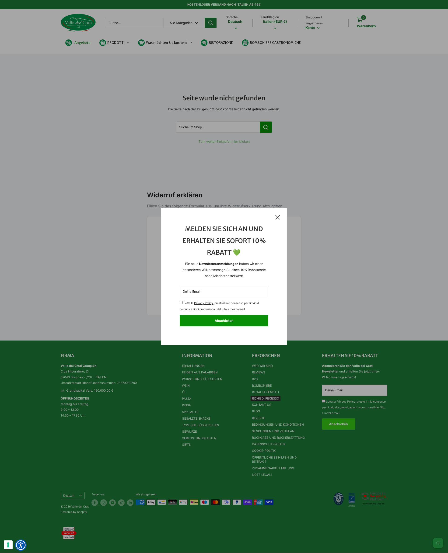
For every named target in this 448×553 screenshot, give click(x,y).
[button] (21, 545)
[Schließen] (277, 217)
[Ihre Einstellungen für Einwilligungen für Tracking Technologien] (8, 544)
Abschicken (224, 321)
